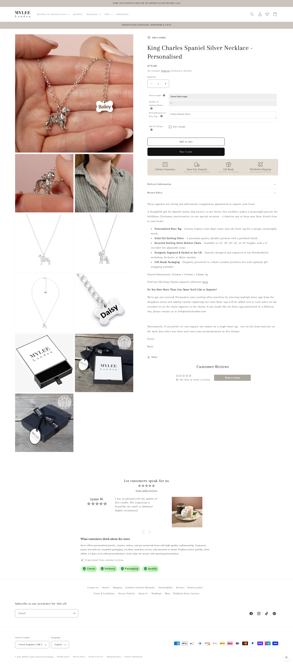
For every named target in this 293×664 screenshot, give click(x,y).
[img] (146, 485)
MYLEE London (29, 657)
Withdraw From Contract (186, 593)
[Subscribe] (74, 613)
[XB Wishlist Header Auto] (267, 14)
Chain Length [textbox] (159, 95)
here (205, 282)
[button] (53, 14)
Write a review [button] (232, 377)
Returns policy (195, 587)
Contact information (133, 657)
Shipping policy (114, 657)
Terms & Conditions (104, 593)
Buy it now (186, 151)
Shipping (165, 71)
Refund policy (63, 657)
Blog (167, 593)
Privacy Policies (126, 593)
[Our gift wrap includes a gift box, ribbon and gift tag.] (151, 130)
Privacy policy (79, 657)
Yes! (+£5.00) (179, 127)
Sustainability (165, 587)
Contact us (93, 587)
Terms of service (96, 657)
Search (105, 587)
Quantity (151, 77)
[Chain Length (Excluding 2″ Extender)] (164, 95)
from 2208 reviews (146, 490)
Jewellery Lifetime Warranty (140, 587)
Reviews (180, 587)
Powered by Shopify (45, 657)
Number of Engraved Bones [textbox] (159, 103)
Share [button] (154, 357)
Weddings (156, 593)
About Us (143, 593)
